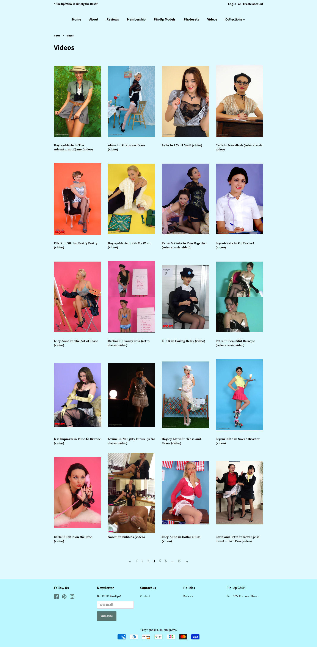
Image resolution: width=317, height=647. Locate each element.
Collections (234, 19)
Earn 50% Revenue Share (242, 596)
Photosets (191, 19)
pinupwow (170, 630)
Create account (253, 4)
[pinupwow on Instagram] (72, 597)
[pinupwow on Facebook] (56, 597)
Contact (145, 596)
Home (76, 19)
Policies (188, 596)
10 (179, 561)
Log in (232, 4)
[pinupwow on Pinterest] (64, 597)
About (93, 19)
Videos (212, 19)
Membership (136, 19)
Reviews (113, 19)
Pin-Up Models (165, 19)
